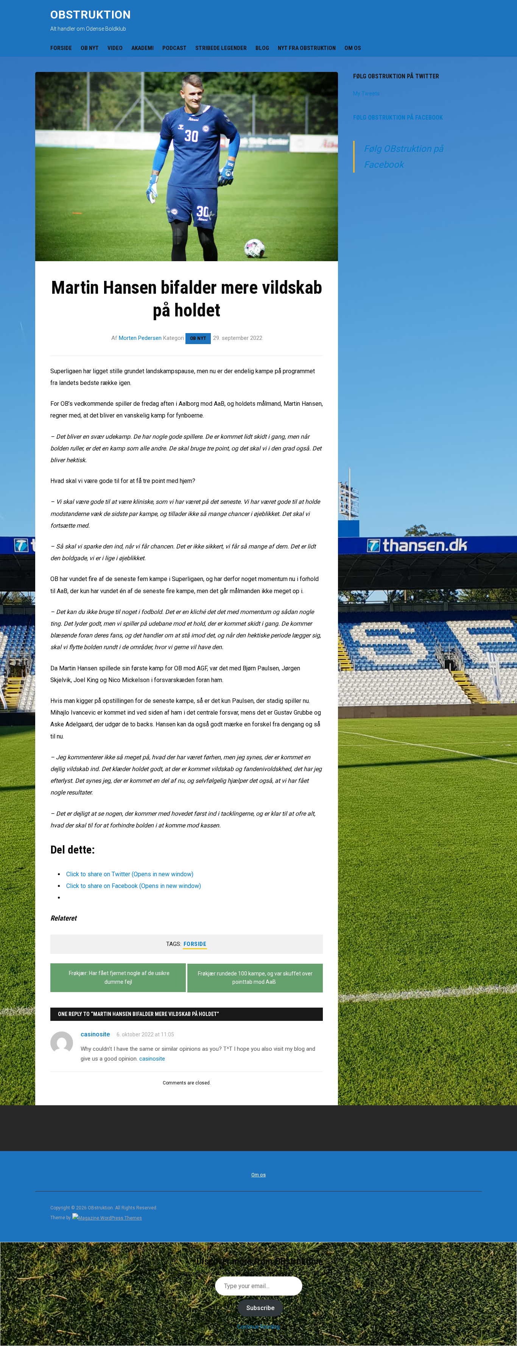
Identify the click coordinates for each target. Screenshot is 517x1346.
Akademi (142, 48)
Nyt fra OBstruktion (307, 48)
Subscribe (260, 1308)
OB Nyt (90, 48)
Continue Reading (258, 1327)
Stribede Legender (221, 48)
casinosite (95, 1034)
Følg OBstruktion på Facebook (398, 117)
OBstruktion (90, 14)
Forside (61, 48)
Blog (262, 48)
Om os (352, 48)
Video (115, 48)
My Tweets (366, 93)
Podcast (174, 48)
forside (195, 944)
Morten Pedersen (140, 338)
